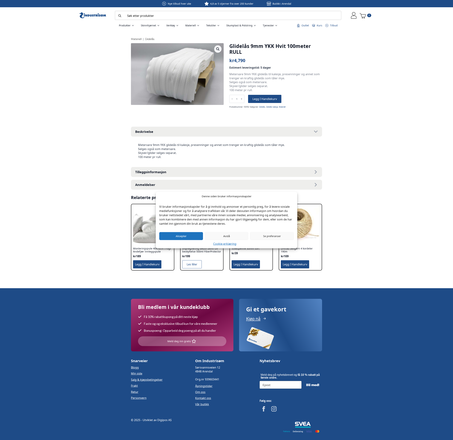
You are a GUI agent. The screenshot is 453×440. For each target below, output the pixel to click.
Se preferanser (272, 236)
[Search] (119, 15)
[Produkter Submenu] (134, 25)
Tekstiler (211, 25)
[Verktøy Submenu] (178, 25)
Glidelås (149, 39)
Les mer (192, 264)
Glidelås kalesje (272, 107)
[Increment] (241, 98)
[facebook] (264, 409)
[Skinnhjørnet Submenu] (159, 25)
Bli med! (312, 384)
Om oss (200, 392)
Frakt (134, 386)
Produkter (125, 25)
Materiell (190, 25)
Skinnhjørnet (148, 25)
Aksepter (181, 236)
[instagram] (274, 409)
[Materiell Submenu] (199, 25)
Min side (136, 373)
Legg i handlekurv (265, 99)
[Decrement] (232, 98)
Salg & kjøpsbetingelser (147, 380)
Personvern (139, 398)
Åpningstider (204, 386)
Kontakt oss (203, 398)
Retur (134, 392)
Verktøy (170, 25)
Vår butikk (202, 404)
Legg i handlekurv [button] (147, 264)
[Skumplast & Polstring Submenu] (256, 25)
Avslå (226, 236)
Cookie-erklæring (224, 244)
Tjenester (268, 25)
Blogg (135, 367)
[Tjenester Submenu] (277, 25)
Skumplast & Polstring (239, 25)
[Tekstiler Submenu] (219, 25)
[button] (218, 49)
